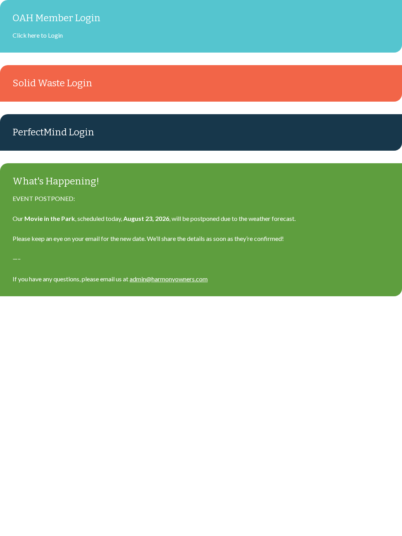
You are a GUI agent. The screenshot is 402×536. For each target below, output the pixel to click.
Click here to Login (38, 35)
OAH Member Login (56, 18)
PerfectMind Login (53, 132)
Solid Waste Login (52, 83)
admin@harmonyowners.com (169, 279)
